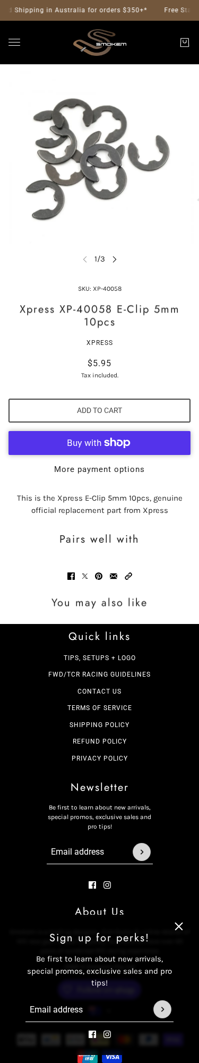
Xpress (99, 343)
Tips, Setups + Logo (100, 658)
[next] (114, 259)
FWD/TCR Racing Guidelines (99, 674)
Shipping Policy (99, 725)
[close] (179, 926)
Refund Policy (100, 741)
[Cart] (185, 42)
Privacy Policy (100, 758)
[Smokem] (99, 42)
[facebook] (92, 1034)
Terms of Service (99, 708)
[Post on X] (85, 576)
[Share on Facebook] (71, 576)
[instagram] (107, 1034)
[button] (128, 576)
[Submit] (162, 1009)
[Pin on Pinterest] (99, 576)
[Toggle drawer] (14, 42)
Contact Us (99, 691)
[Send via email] (113, 576)
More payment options (99, 469)
